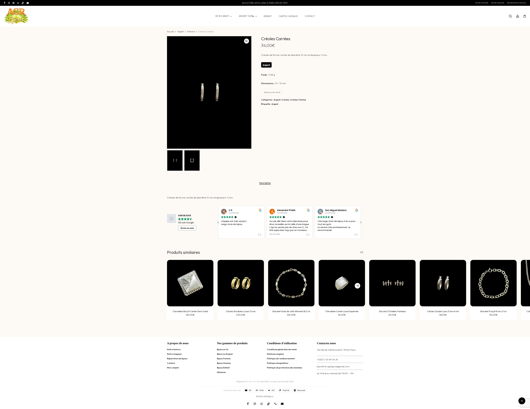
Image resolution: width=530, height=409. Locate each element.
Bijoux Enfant (223, 367)
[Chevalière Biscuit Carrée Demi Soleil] (190, 283)
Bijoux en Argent (225, 354)
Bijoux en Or (223, 349)
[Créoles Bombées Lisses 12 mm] (241, 283)
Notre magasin (174, 354)
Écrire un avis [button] (187, 228)
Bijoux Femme (223, 358)
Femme (191, 31)
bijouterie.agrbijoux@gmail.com (333, 366)
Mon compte (173, 367)
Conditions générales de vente (282, 349)
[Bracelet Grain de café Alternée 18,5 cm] (291, 283)
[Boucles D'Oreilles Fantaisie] (392, 283)
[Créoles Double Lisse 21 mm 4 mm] (443, 283)
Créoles (285, 99)
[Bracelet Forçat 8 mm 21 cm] (493, 283)
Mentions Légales (275, 354)
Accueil (170, 31)
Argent (180, 31)
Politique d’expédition (277, 363)
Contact (171, 363)
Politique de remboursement (281, 358)
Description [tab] (265, 183)
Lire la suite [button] (226, 234)
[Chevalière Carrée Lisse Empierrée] (342, 283)
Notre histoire (174, 349)
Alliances (221, 372)
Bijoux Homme (224, 363)
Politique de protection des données (284, 367)
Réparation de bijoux (177, 358)
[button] (246, 41)
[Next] (357, 286)
